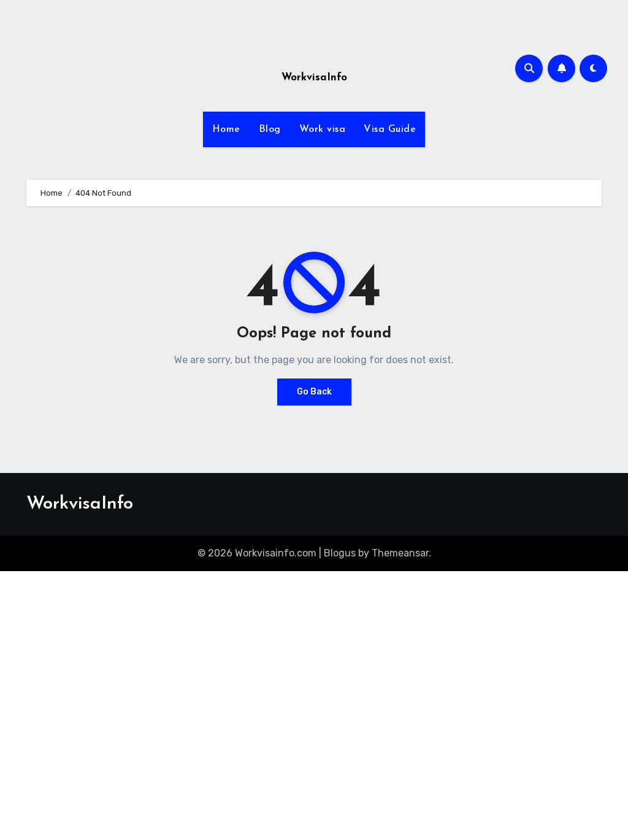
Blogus (340, 553)
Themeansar (400, 553)
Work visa (322, 129)
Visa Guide (390, 129)
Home (226, 129)
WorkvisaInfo (314, 77)
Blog (270, 129)
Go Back (314, 391)
